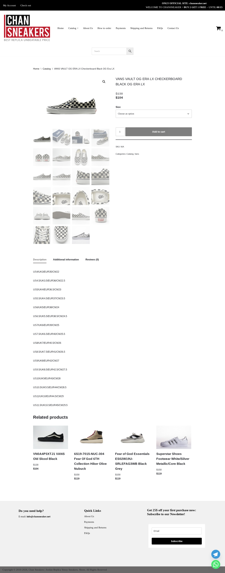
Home (60, 28)
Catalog (47, 68)
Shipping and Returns (141, 28)
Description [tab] (39, 259)
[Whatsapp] (215, 564)
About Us (88, 28)
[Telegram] (215, 554)
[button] (77, 28)
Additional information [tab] (66, 259)
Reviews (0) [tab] (92, 259)
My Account (9, 5)
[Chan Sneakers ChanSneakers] (27, 28)
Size (118, 107)
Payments (121, 28)
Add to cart (158, 131)
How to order (104, 28)
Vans (137, 154)
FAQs (160, 28)
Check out (25, 5)
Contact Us (173, 28)
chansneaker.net (198, 3)
